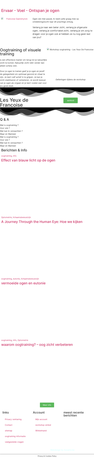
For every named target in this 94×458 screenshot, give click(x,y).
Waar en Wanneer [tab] (8, 134)
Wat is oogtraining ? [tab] (9, 125)
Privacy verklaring (13, 419)
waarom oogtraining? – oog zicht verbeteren (37, 344)
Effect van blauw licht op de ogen (28, 160)
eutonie (16, 278)
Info (15, 156)
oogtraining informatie (15, 436)
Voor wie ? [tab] (5, 128)
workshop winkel (43, 425)
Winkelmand (41, 430)
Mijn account (41, 419)
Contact (8, 425)
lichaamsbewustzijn (22, 217)
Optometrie (6, 217)
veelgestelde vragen (14, 442)
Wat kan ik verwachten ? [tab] (11, 131)
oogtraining (6, 156)
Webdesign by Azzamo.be (62, 450)
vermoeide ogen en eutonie (23, 283)
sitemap (8, 430)
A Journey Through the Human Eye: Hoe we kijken (41, 222)
